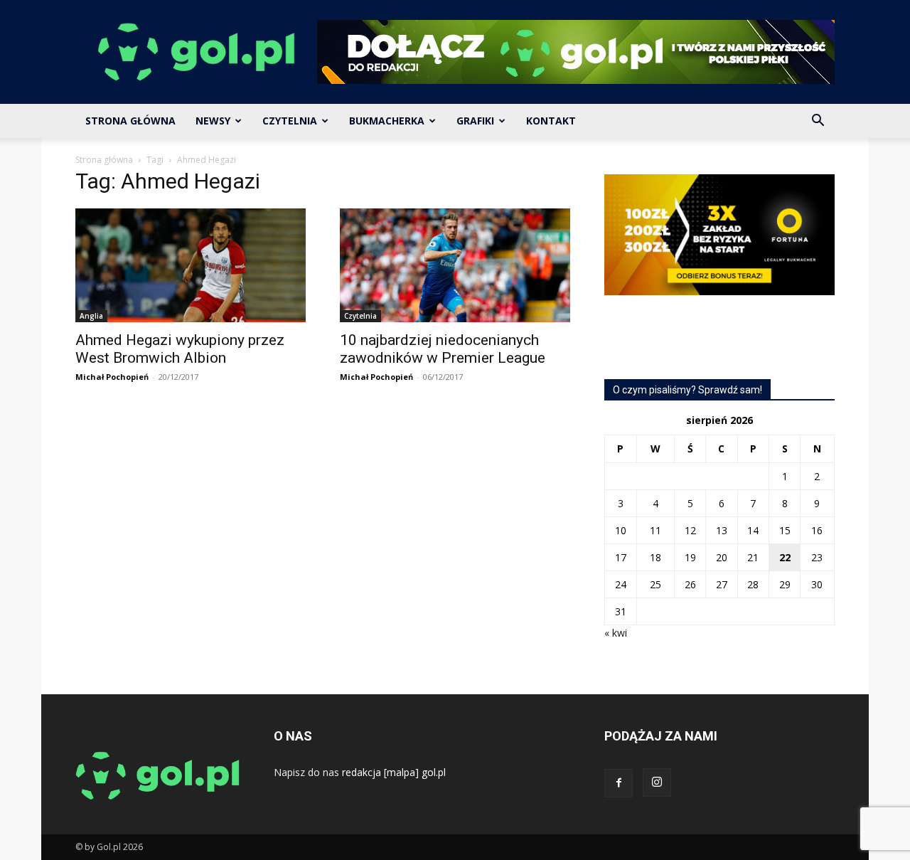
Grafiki (475, 120)
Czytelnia (289, 120)
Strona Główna (130, 120)
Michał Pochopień (112, 376)
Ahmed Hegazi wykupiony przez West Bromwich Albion (179, 348)
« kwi (615, 632)
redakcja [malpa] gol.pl (394, 772)
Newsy (213, 120)
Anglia (91, 316)
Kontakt (551, 120)
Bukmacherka (386, 120)
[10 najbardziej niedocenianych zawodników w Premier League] (455, 265)
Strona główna (104, 160)
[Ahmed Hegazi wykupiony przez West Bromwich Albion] (190, 265)
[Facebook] (618, 783)
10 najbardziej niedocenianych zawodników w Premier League (442, 348)
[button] (818, 122)
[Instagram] (657, 782)
